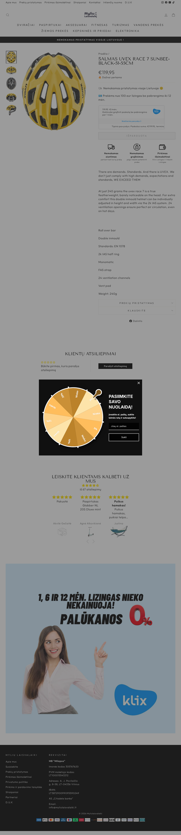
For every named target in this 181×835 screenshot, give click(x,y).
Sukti (124, 437)
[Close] (138, 383)
